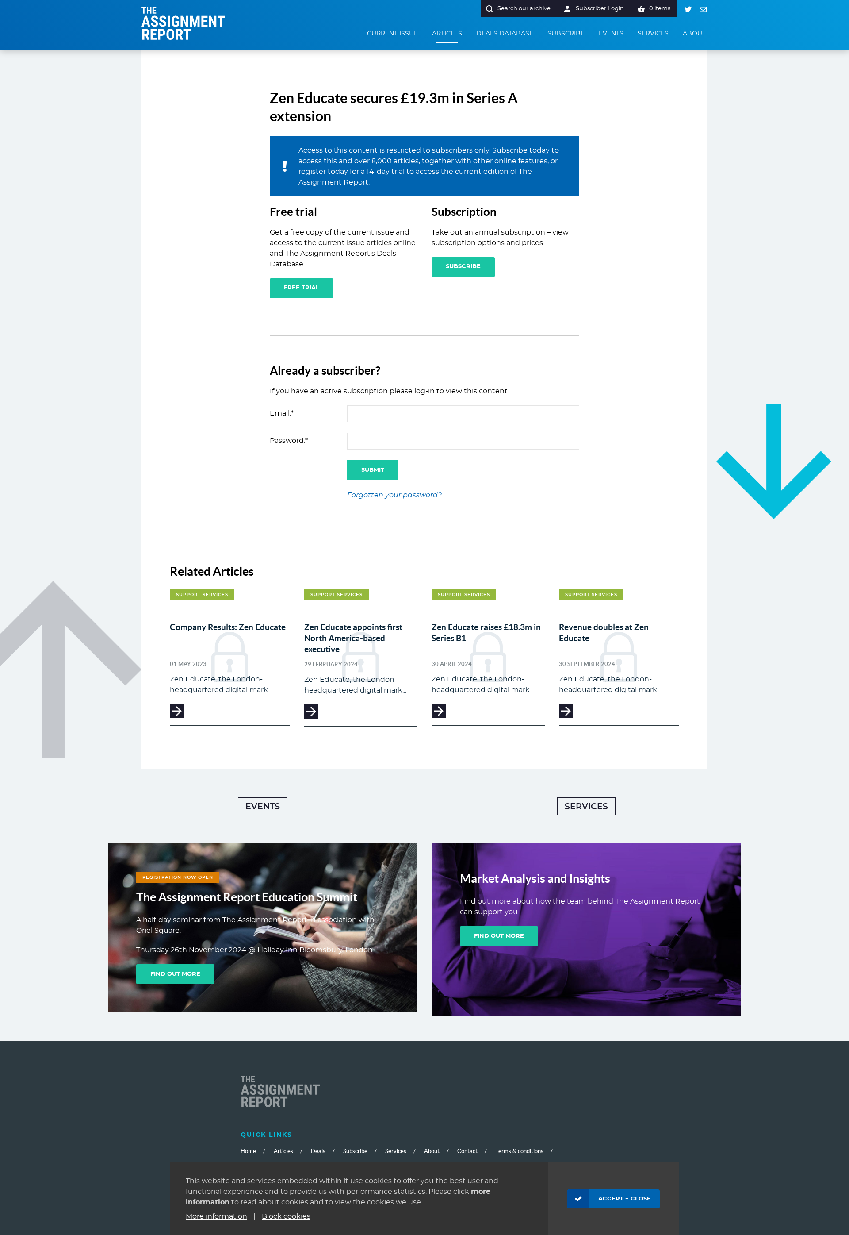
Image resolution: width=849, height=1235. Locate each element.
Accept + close (624, 1199)
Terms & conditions (519, 1151)
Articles (283, 1151)
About (432, 1151)
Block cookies (286, 1216)
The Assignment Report (184, 23)
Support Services (202, 594)
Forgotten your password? (394, 495)
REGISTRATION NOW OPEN (177, 877)
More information (216, 1216)
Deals (318, 1151)
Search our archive (524, 9)
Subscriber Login (600, 9)
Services (586, 807)
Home (248, 1151)
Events (262, 807)
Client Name (280, 1092)
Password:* (289, 440)
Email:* (282, 413)
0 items (659, 9)
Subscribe (463, 266)
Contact (467, 1151)
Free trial (301, 288)
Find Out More (175, 974)
